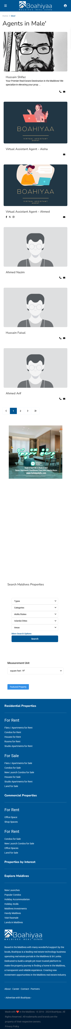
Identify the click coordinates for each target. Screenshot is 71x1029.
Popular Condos (12, 894)
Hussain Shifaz (16, 77)
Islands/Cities (20, 621)
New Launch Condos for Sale (19, 772)
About (7, 989)
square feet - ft (17, 670)
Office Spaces (11, 848)
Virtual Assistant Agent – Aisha (27, 149)
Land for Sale (11, 786)
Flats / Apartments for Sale (18, 763)
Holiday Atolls (11, 904)
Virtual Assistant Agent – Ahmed (28, 212)
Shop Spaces (11, 822)
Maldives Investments (15, 908)
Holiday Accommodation (17, 899)
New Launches (12, 890)
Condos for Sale (12, 767)
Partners (35, 989)
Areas (17, 627)
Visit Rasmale (11, 917)
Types (17, 601)
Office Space (10, 817)
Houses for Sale (12, 777)
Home (5, 16)
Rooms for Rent (12, 741)
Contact (25, 989)
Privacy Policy (12, 1026)
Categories (19, 607)
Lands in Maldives (13, 922)
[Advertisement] (35, 531)
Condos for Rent (12, 732)
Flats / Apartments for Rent (18, 727)
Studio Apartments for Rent (18, 746)
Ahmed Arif (13, 393)
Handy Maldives (12, 913)
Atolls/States (20, 614)
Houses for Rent (12, 737)
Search (34, 638)
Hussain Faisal (15, 333)
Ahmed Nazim (15, 272)
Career (15, 989)
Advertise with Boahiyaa (18, 997)
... (40, 84)
